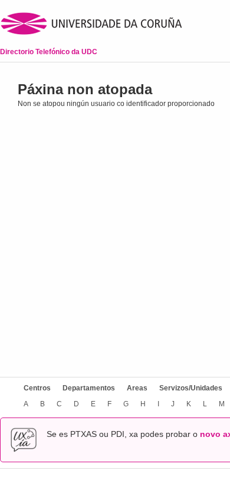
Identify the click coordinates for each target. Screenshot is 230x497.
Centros (37, 388)
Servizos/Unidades (190, 388)
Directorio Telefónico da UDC (48, 52)
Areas (137, 388)
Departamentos (89, 388)
